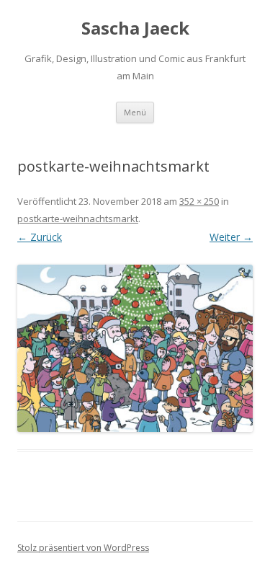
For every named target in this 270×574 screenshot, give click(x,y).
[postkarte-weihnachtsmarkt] (135, 348)
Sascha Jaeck (135, 28)
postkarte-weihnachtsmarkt (77, 218)
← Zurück (39, 237)
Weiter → (231, 237)
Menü (135, 112)
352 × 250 (199, 201)
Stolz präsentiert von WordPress (83, 548)
